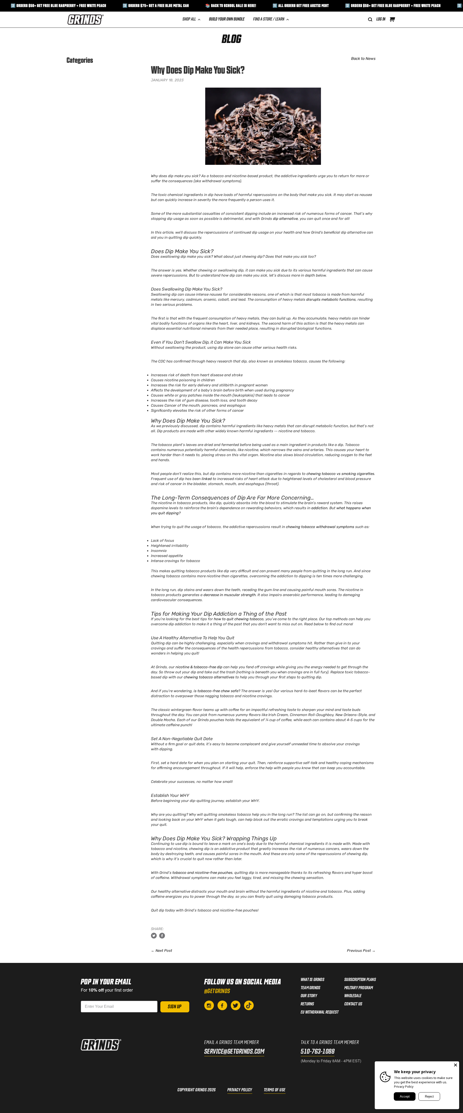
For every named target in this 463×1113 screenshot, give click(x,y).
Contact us (353, 1004)
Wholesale (352, 996)
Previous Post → (361, 950)
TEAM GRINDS (310, 988)
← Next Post (161, 950)
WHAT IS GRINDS (312, 980)
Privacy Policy (239, 1090)
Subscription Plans (360, 980)
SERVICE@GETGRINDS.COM (234, 1051)
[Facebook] (222, 1005)
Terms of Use (275, 1090)
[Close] (455, 1065)
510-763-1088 (317, 1051)
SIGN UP (175, 1006)
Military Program (358, 988)
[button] (392, 19)
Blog (231, 39)
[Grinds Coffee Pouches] (86, 19)
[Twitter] (235, 1005)
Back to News (363, 58)
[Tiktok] (249, 1005)
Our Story (309, 996)
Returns (307, 1004)
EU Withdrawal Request (320, 1012)
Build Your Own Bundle (227, 19)
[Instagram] (209, 1005)
